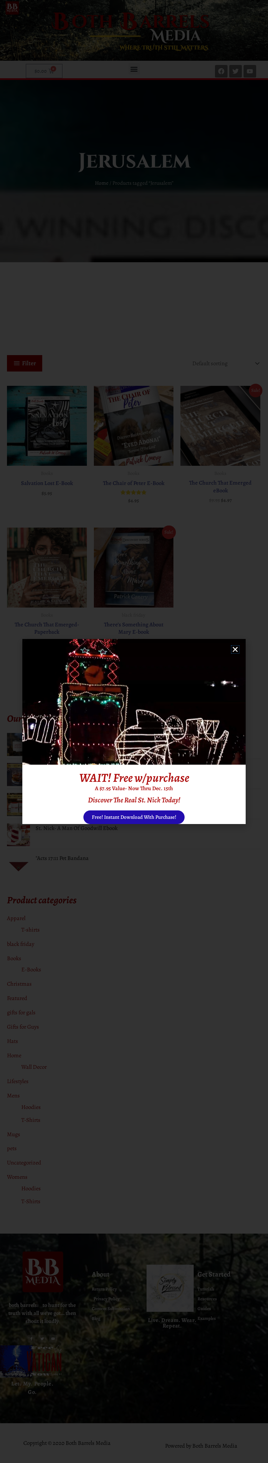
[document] (134, 731)
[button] (235, 649)
